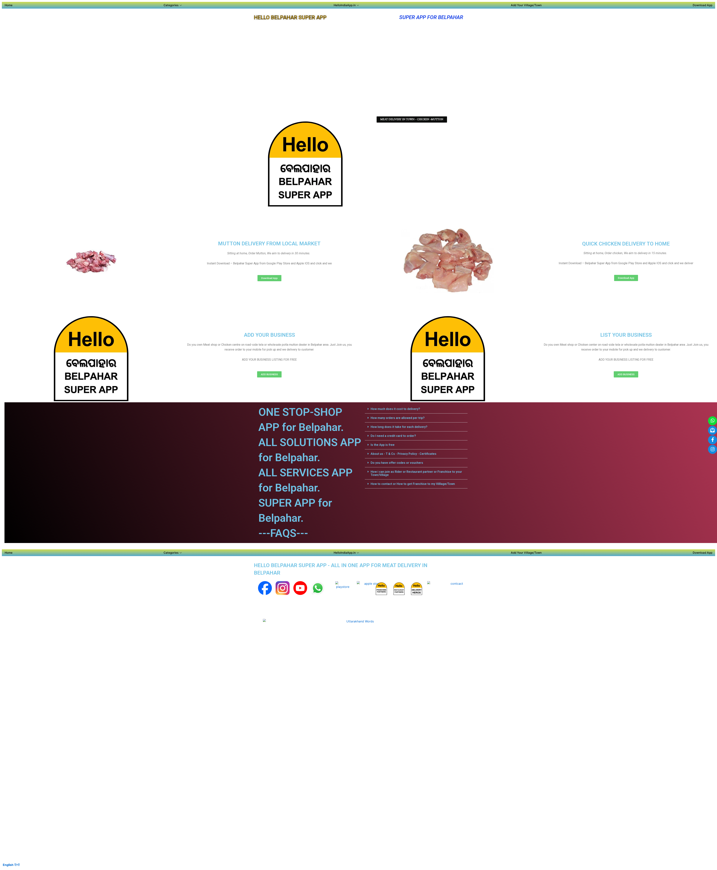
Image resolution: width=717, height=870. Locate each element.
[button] (416, 409)
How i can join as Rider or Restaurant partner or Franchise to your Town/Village (416, 473)
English (8, 865)
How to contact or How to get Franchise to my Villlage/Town (413, 484)
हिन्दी (17, 865)
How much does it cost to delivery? (395, 409)
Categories (171, 5)
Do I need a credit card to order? (393, 436)
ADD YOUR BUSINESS (269, 335)
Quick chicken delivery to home (626, 244)
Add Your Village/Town (526, 5)
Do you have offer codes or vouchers (397, 463)
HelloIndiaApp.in (345, 5)
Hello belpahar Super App (290, 17)
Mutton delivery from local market (269, 243)
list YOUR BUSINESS (626, 335)
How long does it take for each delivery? (399, 427)
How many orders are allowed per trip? (398, 418)
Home (9, 5)
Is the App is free (383, 445)
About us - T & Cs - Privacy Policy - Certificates (403, 454)
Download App (702, 5)
